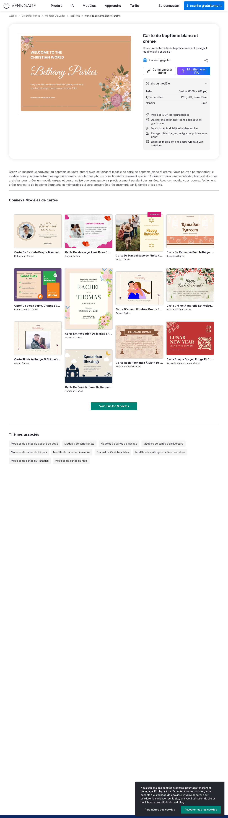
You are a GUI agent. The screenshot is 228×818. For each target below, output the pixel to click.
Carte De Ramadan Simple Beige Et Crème (190, 252)
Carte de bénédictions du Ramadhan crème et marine (88, 387)
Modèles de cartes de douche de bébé (34, 443)
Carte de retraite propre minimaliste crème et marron (37, 252)
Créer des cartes (31, 15)
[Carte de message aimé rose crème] (88, 231)
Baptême (75, 15)
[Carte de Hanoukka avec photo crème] (139, 233)
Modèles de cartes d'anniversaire (163, 443)
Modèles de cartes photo (79, 443)
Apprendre (113, 5)
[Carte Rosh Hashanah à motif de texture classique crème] (139, 341)
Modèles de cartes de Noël (71, 460)
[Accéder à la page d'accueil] (20, 6)
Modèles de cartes (55, 15)
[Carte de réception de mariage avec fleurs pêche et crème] (88, 298)
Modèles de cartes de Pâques (29, 452)
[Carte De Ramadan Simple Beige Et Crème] (190, 231)
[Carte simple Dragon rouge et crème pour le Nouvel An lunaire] (190, 338)
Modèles (89, 5)
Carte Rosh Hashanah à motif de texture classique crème (139, 362)
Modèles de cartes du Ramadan (30, 460)
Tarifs (134, 5)
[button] (159, 71)
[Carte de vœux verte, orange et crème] (37, 284)
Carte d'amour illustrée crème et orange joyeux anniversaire (139, 309)
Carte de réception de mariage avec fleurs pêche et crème (88, 333)
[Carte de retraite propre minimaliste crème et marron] (37, 231)
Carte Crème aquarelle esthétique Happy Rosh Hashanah (190, 305)
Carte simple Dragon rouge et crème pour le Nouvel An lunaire (190, 359)
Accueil (13, 15)
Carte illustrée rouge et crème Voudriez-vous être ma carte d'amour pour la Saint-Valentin (37, 359)
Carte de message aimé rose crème (88, 252)
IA (72, 5)
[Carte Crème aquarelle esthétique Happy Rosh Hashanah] (190, 284)
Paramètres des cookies (160, 809)
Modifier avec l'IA (196, 71)
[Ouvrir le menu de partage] (206, 60)
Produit (56, 5)
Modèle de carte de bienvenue (71, 452)
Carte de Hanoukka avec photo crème (139, 255)
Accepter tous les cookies (201, 809)
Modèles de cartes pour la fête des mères (160, 452)
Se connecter (169, 5)
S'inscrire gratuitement (204, 5)
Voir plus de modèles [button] (114, 406)
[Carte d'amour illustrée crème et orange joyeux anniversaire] (139, 288)
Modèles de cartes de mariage (119, 443)
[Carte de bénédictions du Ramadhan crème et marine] (88, 366)
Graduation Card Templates (113, 452)
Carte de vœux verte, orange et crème (37, 305)
